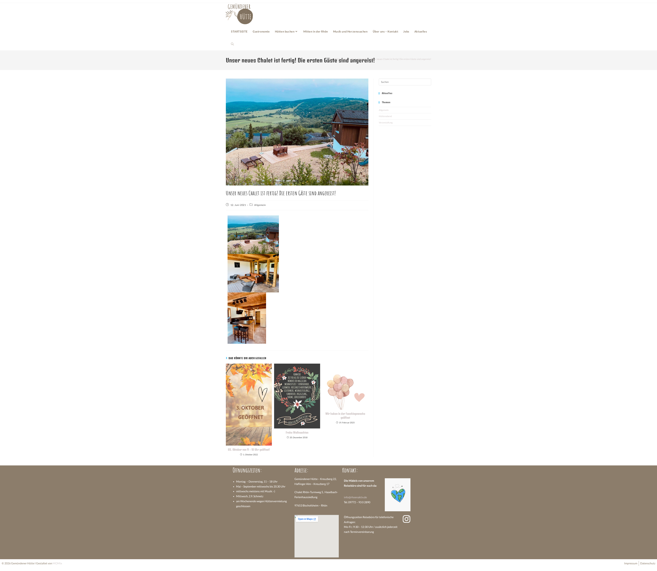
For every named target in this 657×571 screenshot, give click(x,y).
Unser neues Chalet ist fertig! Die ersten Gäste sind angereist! (400, 59)
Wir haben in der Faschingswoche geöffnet (345, 415)
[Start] (330, 59)
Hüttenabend (385, 116)
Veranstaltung (386, 122)
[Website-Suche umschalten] (232, 44)
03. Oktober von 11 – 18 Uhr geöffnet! (249, 449)
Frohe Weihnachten (297, 432)
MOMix (57, 563)
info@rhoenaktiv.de (355, 497)
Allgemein (260, 204)
